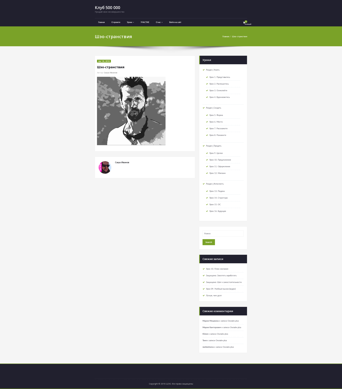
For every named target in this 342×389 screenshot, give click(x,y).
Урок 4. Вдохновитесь (219, 97)
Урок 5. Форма (216, 115)
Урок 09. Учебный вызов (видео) (221, 289)
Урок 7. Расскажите (218, 129)
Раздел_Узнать (212, 70)
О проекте (115, 22)
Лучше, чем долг (214, 296)
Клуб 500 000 (107, 7)
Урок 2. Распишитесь (219, 84)
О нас (158, 22)
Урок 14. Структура (218, 198)
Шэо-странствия (239, 37)
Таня (205, 341)
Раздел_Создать (213, 108)
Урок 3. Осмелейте (218, 91)
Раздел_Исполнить (215, 184)
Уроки (129, 22)
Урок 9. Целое (216, 153)
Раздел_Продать (213, 146)
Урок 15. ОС (215, 205)
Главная (101, 22)
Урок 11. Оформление (219, 167)
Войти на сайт (175, 22)
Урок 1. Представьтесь (219, 77)
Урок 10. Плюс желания (217, 269)
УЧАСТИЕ (145, 22)
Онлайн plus (233, 321)
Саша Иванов (110, 72)
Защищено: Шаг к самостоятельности (224, 282)
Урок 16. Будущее (217, 211)
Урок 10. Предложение (220, 160)
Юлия (205, 334)
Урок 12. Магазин (217, 173)
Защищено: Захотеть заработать (221, 276)
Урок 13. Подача (217, 191)
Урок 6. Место (216, 122)
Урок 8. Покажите (217, 135)
